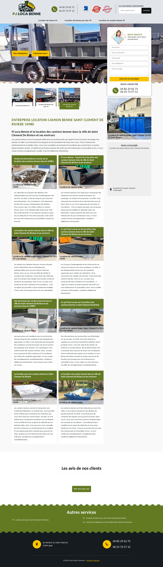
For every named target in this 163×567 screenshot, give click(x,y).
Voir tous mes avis (81, 489)
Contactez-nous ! (40, 53)
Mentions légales (93, 560)
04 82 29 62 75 (66, 7)
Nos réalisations (20, 53)
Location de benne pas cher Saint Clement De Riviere (106, 518)
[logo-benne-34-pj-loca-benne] (27, 8)
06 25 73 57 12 (66, 11)
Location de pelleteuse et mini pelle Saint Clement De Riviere (109, 522)
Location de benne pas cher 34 (78, 21)
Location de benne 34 (47, 21)
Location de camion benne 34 (112, 21)
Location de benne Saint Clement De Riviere (32, 520)
